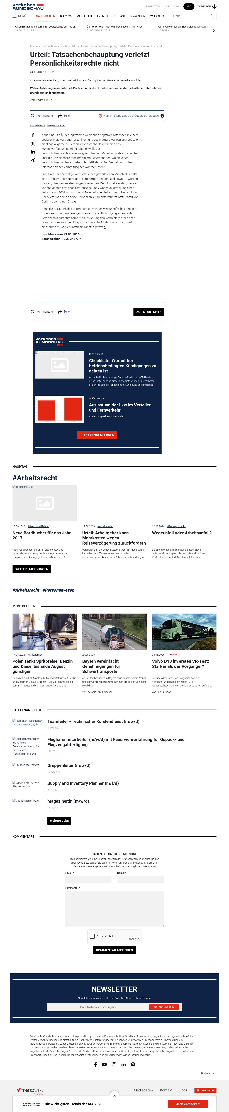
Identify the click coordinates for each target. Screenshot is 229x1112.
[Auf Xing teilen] (33, 159)
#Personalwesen (58, 590)
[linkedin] (123, 1064)
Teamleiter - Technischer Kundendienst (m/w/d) (93, 721)
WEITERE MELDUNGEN (31, 569)
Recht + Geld (69, 46)
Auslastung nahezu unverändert (107, 416)
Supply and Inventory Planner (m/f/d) (83, 783)
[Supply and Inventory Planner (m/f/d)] (27, 784)
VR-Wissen (138, 16)
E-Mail (68, 872)
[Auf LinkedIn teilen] (33, 151)
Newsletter (152, 6)
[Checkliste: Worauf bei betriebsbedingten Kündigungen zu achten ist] (59, 365)
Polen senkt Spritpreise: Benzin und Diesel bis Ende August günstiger (43, 666)
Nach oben (206, 1073)
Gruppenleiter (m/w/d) (68, 765)
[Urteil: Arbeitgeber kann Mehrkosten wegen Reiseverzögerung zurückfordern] (114, 503)
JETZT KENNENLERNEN (97, 435)
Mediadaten (143, 1090)
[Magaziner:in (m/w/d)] (26, 800)
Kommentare (44, 115)
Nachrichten (45, 16)
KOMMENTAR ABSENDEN (114, 950)
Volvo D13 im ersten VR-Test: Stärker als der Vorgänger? (180, 664)
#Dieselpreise (35, 654)
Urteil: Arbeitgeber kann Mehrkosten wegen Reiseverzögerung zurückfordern (114, 538)
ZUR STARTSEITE (148, 312)
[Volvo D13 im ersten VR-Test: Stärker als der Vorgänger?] (184, 632)
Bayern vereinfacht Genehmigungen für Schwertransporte (101, 666)
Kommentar (71, 887)
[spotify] (133, 1064)
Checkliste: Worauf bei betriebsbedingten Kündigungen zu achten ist (122, 366)
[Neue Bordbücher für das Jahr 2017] (45, 503)
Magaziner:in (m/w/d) (68, 801)
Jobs (176, 6)
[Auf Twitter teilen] (33, 143)
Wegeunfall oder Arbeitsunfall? (182, 532)
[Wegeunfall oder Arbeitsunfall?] (184, 503)
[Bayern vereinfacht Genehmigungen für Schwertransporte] (114, 632)
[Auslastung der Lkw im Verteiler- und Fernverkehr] (59, 409)
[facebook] (95, 1064)
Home (34, 46)
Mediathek (84, 16)
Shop (166, 6)
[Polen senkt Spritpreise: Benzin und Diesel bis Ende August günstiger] (45, 632)
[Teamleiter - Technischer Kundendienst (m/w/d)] (27, 722)
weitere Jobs (59, 820)
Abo (188, 6)
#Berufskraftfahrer (38, 526)
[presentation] (213, 30)
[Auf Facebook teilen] (33, 135)
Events (102, 16)
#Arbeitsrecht (35, 478)
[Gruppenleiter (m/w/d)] (26, 764)
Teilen (67, 115)
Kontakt (166, 1090)
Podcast (119, 16)
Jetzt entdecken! (188, 1104)
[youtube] (104, 1064)
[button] (114, 1093)
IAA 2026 (66, 16)
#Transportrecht (176, 526)
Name (120, 872)
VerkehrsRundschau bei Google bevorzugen (131, 115)
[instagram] (114, 1064)
